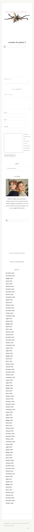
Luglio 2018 (9, 447)
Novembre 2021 (10, 340)
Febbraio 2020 (10, 396)
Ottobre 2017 (9, 471)
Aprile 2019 (9, 423)
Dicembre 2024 (10, 273)
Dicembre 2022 (10, 308)
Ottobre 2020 (9, 375)
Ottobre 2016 (9, 503)
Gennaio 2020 (9, 399)
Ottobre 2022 (9, 313)
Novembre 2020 (10, 372)
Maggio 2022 (9, 324)
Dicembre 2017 (10, 466)
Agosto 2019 (9, 412)
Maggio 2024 (9, 278)
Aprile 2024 (9, 281)
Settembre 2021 (10, 345)
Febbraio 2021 (10, 364)
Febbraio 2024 (10, 286)
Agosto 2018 (9, 444)
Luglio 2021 (9, 350)
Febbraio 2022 (10, 332)
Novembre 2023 (10, 292)
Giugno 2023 (9, 300)
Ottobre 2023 (9, 294)
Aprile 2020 (9, 391)
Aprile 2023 (9, 302)
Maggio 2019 (9, 420)
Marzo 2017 (9, 490)
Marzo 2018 (9, 458)
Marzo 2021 (9, 361)
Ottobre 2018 (9, 439)
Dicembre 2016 (10, 498)
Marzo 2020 (9, 393)
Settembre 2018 (10, 441)
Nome (5, 113)
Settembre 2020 (10, 377)
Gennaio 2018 (9, 463)
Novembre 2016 (10, 500)
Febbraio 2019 (10, 428)
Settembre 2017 (10, 474)
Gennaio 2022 (9, 334)
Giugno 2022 (9, 321)
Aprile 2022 (9, 326)
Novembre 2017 (10, 468)
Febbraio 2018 (10, 460)
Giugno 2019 (9, 417)
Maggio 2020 (9, 388)
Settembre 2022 (10, 316)
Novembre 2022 (10, 310)
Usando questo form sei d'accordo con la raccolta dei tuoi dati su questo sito (27, 143)
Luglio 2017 (9, 479)
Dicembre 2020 (10, 369)
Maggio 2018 (9, 452)
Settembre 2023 (10, 297)
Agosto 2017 (9, 476)
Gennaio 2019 (9, 431)
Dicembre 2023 (10, 289)
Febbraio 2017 (10, 492)
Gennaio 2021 (9, 367)
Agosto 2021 (9, 348)
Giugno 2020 (9, 385)
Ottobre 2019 (9, 407)
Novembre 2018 (10, 436)
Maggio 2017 (9, 484)
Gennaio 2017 (9, 495)
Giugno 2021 (9, 353)
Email (5, 120)
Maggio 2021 (9, 356)
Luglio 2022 (9, 318)
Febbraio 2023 (10, 305)
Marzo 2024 (9, 284)
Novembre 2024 (10, 276)
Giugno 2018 (9, 449)
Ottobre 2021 (9, 342)
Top (28, 528)
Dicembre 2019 (10, 401)
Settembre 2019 (10, 409)
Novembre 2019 (10, 404)
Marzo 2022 (9, 329)
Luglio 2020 (9, 383)
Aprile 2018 (9, 455)
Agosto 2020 (9, 380)
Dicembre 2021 (10, 337)
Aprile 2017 (9, 487)
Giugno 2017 (9, 482)
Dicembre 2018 (10, 433)
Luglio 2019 (9, 415)
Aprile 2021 (9, 359)
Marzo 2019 (9, 425)
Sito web (6, 126)
